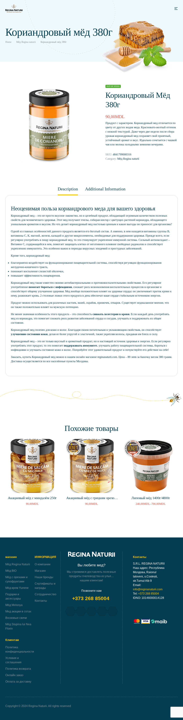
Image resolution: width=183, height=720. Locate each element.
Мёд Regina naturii (26, 42)
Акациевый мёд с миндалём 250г (32, 498)
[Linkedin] (112, 611)
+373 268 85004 (91, 598)
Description (68, 189)
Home (8, 42)
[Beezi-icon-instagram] (81, 611)
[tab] (69, 190)
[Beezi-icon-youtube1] (91, 611)
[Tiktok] (102, 611)
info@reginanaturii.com (147, 589)
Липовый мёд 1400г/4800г (150, 498)
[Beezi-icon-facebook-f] (70, 611)
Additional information (105, 189)
